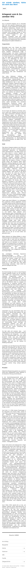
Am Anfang (5, 541)
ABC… (3, 555)
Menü (4, 8)
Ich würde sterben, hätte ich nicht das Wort (14, 3)
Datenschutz (13, 567)
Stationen (4, 551)
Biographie (5, 544)
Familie (4, 558)
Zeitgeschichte (6, 561)
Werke (4, 548)
